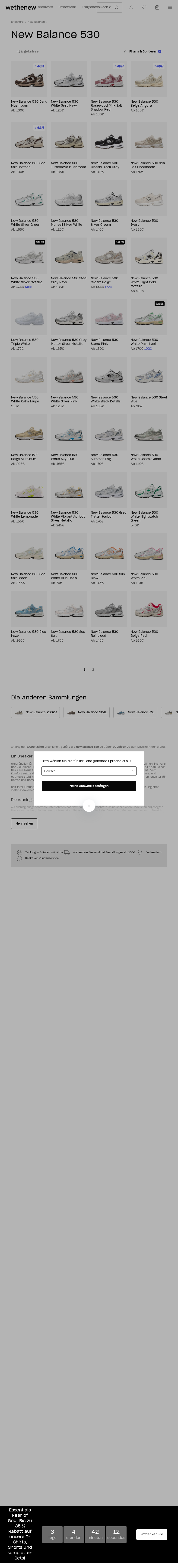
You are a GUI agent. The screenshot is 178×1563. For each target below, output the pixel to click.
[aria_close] (89, 805)
